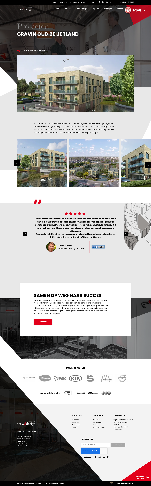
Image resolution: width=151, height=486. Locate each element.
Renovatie (97, 420)
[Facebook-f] (99, 2)
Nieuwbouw (97, 422)
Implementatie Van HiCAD (123, 420)
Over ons (68, 9)
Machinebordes (99, 427)
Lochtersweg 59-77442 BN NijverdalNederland (24, 438)
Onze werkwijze (82, 9)
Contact (119, 9)
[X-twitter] (110, 2)
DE (84, 2)
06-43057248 (22, 446)
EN (81, 2)
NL (79, 2)
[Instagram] (107, 2)
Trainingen (107, 9)
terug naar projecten (33, 50)
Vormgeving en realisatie (124, 483)
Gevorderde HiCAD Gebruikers (121, 428)
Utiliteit (95, 425)
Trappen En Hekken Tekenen (121, 423)
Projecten (95, 9)
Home (58, 9)
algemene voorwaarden (55, 483)
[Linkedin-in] (103, 2)
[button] (25, 234)
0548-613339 (22, 443)
